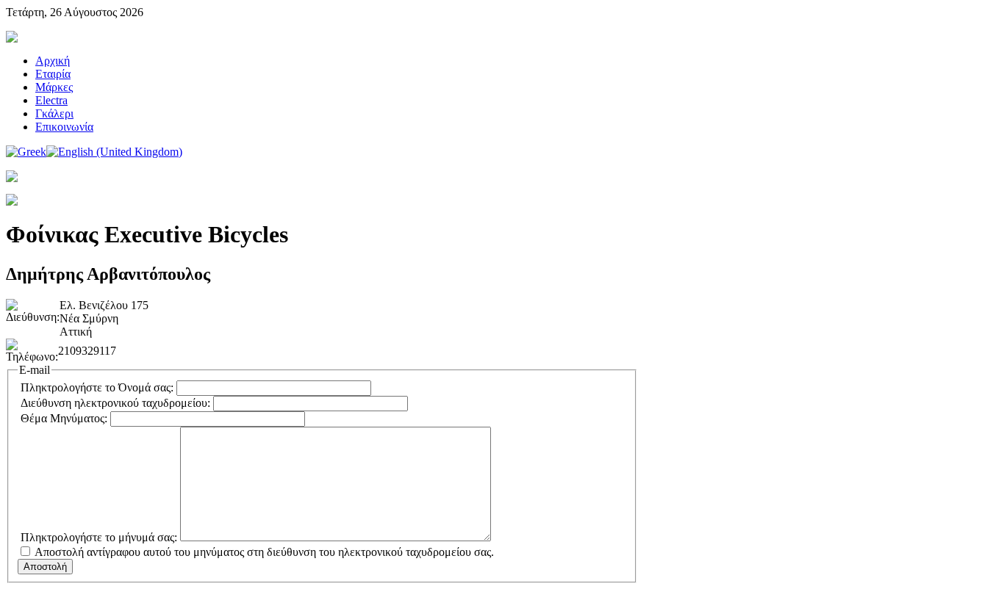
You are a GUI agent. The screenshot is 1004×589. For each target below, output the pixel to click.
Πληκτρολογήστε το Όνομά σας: (97, 387)
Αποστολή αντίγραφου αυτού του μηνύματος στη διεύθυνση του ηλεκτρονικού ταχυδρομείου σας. (264, 552)
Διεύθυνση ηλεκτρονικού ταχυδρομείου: (115, 403)
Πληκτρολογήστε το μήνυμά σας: (99, 537)
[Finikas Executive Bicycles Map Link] (12, 201)
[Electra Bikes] (12, 38)
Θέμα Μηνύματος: (64, 418)
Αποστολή (45, 566)
